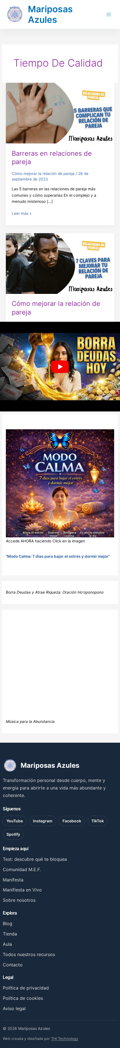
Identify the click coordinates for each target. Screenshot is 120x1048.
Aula (7, 944)
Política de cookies (23, 998)
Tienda (10, 934)
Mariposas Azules (50, 14)
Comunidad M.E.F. (22, 869)
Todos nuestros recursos (29, 954)
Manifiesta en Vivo (22, 890)
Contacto (13, 964)
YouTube (14, 820)
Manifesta (13, 880)
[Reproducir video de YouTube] (60, 366)
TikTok (97, 820)
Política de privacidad (26, 988)
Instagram (42, 820)
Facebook (72, 820)
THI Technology (64, 1038)
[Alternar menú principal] (109, 14)
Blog (7, 923)
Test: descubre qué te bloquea (35, 859)
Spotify (13, 834)
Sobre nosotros (19, 900)
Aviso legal (14, 1008)
